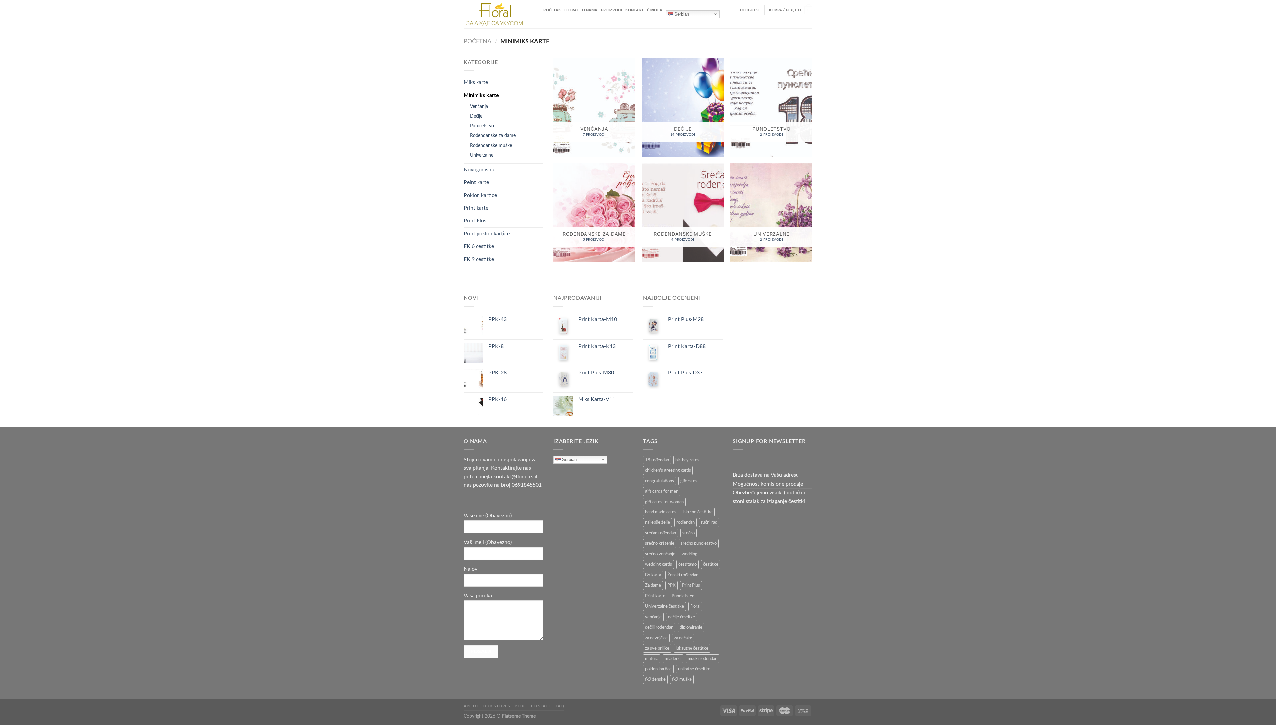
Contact (541, 706)
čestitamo (687, 564)
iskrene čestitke (698, 512)
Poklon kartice (480, 195)
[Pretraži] (538, 10)
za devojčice (656, 638)
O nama (589, 10)
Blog (520, 706)
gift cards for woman (664, 502)
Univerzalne (481, 155)
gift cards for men (661, 491)
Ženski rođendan (682, 575)
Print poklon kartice (487, 233)
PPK (671, 585)
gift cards (688, 481)
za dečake (683, 638)
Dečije (476, 116)
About (471, 706)
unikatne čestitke (694, 669)
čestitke (710, 564)
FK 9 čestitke (479, 259)
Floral (695, 606)
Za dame (653, 585)
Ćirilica (654, 10)
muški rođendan (702, 659)
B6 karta (653, 575)
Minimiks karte (481, 95)
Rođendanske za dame (493, 135)
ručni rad (709, 522)
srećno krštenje (659, 543)
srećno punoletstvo (699, 543)
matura (651, 659)
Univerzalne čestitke (664, 606)
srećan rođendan (660, 533)
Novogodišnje (479, 169)
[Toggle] (540, 83)
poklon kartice (658, 669)
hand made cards (660, 512)
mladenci (673, 659)
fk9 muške (682, 679)
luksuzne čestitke (692, 648)
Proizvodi (611, 10)
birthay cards (687, 460)
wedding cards (658, 564)
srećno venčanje (660, 554)
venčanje (653, 617)
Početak (552, 10)
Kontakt (634, 10)
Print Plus (475, 220)
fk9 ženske (655, 679)
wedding (689, 554)
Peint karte (476, 182)
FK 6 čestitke (479, 246)
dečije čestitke (681, 617)
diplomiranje (691, 627)
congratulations (659, 481)
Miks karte (476, 82)
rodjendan (685, 522)
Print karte (476, 208)
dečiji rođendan (659, 627)
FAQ (560, 706)
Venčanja (479, 106)
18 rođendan (657, 460)
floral (571, 10)
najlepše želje (657, 522)
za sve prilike (657, 648)
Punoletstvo (482, 125)
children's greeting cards (668, 470)
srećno (688, 533)
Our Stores (496, 706)
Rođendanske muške (491, 145)
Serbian (681, 13)
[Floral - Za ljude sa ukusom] (495, 14)
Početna (477, 41)
